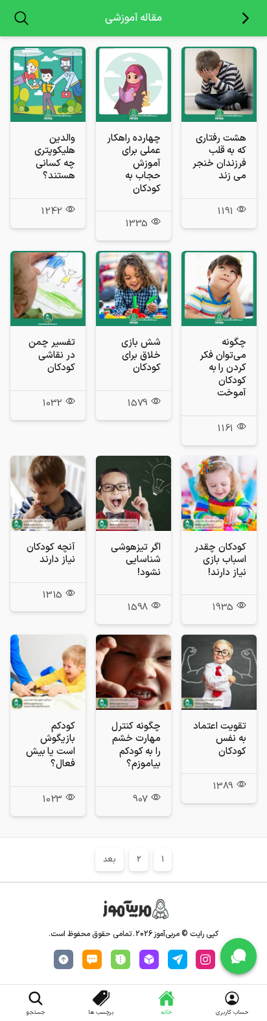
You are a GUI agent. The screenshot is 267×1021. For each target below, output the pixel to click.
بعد (109, 859)
